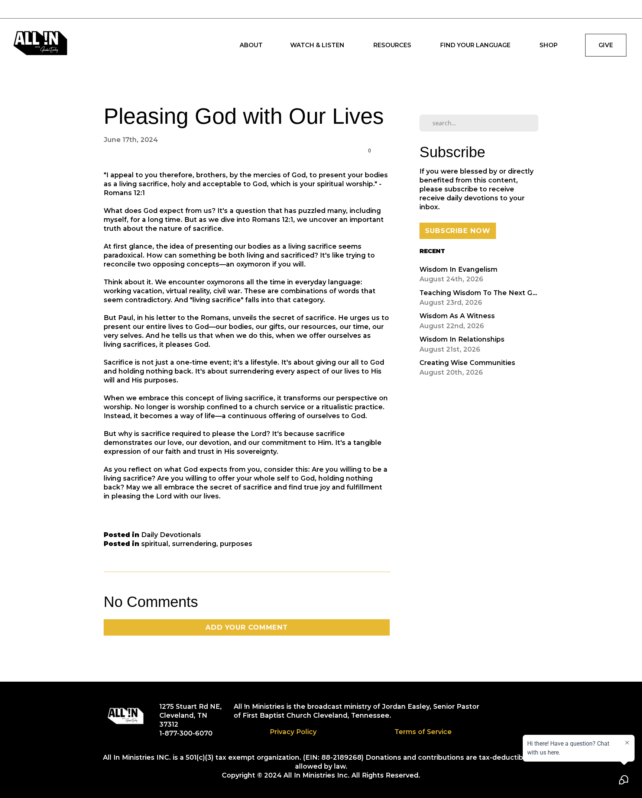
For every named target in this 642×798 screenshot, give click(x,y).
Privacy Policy (293, 732)
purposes (236, 543)
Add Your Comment (246, 627)
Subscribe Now (457, 231)
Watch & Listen (318, 45)
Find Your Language (476, 45)
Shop (548, 45)
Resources (393, 45)
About (251, 45)
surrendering (194, 543)
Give (606, 45)
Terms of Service (423, 732)
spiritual (154, 543)
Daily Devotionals (171, 535)
